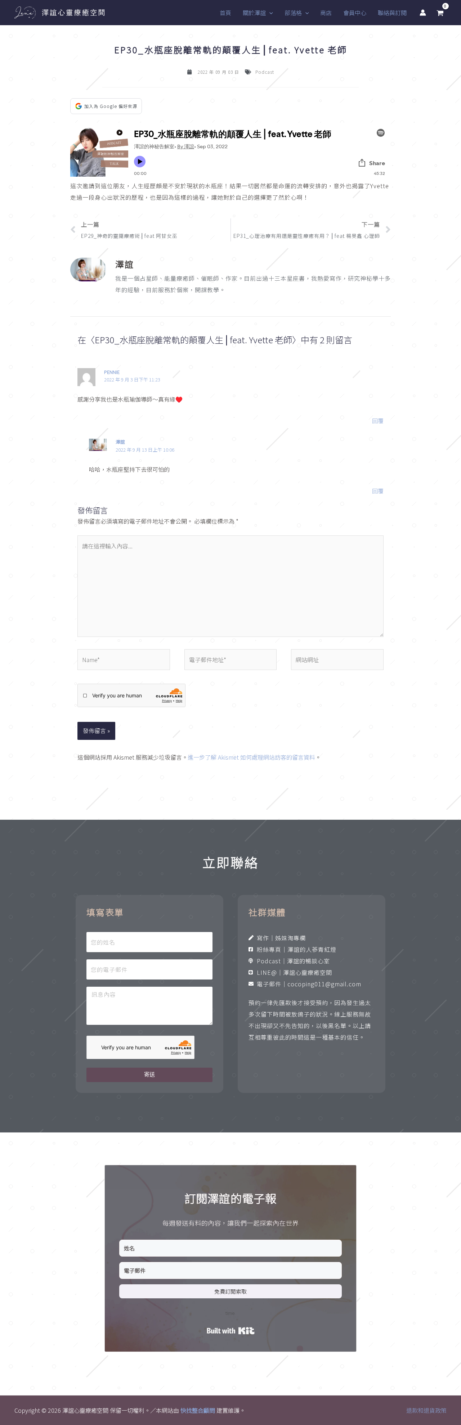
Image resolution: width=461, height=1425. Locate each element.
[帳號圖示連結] (423, 12)
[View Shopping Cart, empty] (440, 12)
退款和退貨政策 (426, 1410)
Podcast (264, 72)
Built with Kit (231, 1330)
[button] (269, 12)
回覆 (378, 420)
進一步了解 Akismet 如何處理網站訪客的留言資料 (251, 757)
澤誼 (120, 441)
